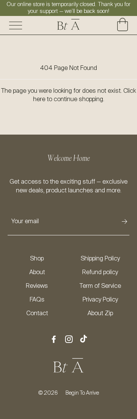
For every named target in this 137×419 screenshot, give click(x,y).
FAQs (37, 300)
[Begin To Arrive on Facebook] (53, 340)
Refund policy (100, 273)
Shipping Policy (100, 259)
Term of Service (100, 286)
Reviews (37, 286)
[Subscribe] (124, 222)
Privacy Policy (100, 300)
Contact (37, 314)
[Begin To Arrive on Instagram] (69, 340)
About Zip (100, 314)
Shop (37, 259)
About (37, 273)
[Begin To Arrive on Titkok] (83, 339)
